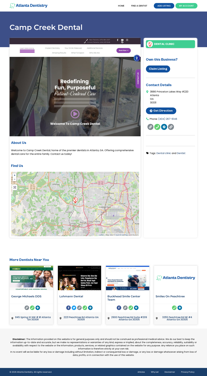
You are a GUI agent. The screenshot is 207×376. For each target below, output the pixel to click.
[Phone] (157, 127)
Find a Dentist (139, 5)
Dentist (181, 153)
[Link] (150, 127)
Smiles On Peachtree (170, 296)
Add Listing (164, 5)
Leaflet (101, 235)
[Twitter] (74, 308)
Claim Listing (158, 69)
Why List (155, 372)
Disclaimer (170, 372)
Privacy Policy (187, 372)
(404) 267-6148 (167, 119)
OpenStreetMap (121, 235)
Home (121, 5)
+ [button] (14, 175)
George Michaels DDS (26, 296)
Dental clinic (164, 44)
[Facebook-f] (68, 308)
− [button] (14, 179)
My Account (186, 5)
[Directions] (164, 127)
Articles (141, 372)
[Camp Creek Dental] (75, 200)
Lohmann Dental (71, 296)
